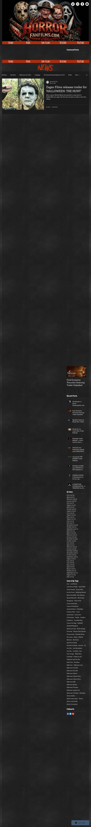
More (76, 75)
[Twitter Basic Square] (70, 714)
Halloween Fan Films (25, 75)
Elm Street (76, 640)
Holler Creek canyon (72, 698)
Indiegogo (37, 75)
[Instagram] (77, 4)
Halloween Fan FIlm (72, 668)
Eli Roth (81, 637)
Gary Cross (70, 662)
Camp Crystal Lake (72, 603)
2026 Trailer (82, 586)
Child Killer (80, 609)
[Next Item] (83, 371)
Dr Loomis (70, 637)
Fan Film (69, 651)
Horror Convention (72, 704)
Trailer (70, 75)
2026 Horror (73, 584)
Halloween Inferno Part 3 (74, 679)
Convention (77, 614)
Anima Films (79, 589)
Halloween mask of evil (73, 690)
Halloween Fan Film (72, 670)
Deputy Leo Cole (71, 628)
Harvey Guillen (71, 696)
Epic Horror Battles (72, 645)
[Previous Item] (69, 371)
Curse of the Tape (71, 623)
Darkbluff (80, 623)
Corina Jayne (70, 617)
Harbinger (82, 693)
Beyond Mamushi (72, 598)
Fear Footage (70, 654)
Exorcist (80, 645)
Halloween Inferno (72, 673)
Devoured (69, 631)
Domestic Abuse (79, 634)
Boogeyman (70, 600)
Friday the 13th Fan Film (73, 659)
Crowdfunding (78, 620)
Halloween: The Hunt (72, 693)
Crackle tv (83, 617)
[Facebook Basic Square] (68, 714)
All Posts (4, 75)
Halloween (70, 665)
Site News (13, 75)
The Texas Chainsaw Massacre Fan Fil (54, 75)
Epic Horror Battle (72, 642)
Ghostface (76, 662)
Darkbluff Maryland (72, 626)
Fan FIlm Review (77, 648)
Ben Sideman (81, 595)
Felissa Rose (78, 654)
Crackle (77, 617)
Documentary (70, 634)
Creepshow (70, 620)
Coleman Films (71, 612)
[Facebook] (82, 4)
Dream (75, 637)
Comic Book (70, 614)
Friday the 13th (77, 656)
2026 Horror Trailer (72, 586)
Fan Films (75, 651)
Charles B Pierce (71, 609)
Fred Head (69, 656)
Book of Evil (77, 600)
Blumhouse (81, 598)
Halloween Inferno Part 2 (74, 676)
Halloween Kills (71, 682)
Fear (80, 651)
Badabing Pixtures (81, 592)
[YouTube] (87, 4)
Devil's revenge (81, 628)
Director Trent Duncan (79, 631)
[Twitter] (73, 4)
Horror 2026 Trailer (72, 701)
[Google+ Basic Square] (73, 714)
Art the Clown (71, 592)
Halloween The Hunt (72, 687)
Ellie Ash (69, 640)
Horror (81, 698)
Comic (78, 612)
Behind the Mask (71, 595)
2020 (68, 584)
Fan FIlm (69, 648)
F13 (85, 645)
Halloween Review (72, 684)
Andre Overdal (71, 589)
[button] (87, 75)
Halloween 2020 (78, 665)
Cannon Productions (72, 606)
